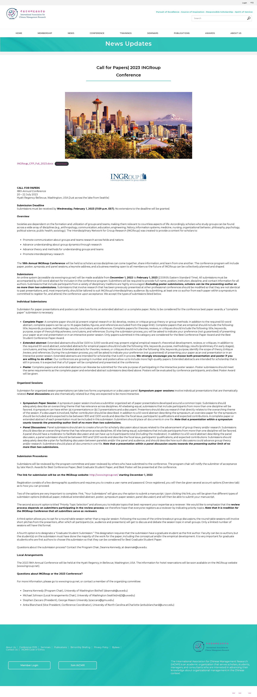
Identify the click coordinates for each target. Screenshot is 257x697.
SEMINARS (152, 33)
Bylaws (115, 647)
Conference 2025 (28, 647)
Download (62, 164)
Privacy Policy (101, 647)
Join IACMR (78, 665)
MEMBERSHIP (45, 33)
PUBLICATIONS (182, 33)
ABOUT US (236, 33)
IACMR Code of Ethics (32, 649)
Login (244, 3)
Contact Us (12, 649)
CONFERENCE (97, 33)
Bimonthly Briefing (80, 647)
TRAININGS (126, 33)
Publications (60, 647)
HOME (19, 33)
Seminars (45, 647)
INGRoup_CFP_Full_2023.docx (35, 163)
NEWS (71, 33)
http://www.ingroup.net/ (104, 475)
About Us (11, 647)
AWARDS (210, 33)
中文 (252, 3)
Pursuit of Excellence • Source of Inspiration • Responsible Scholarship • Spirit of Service (204, 12)
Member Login (29, 665)
